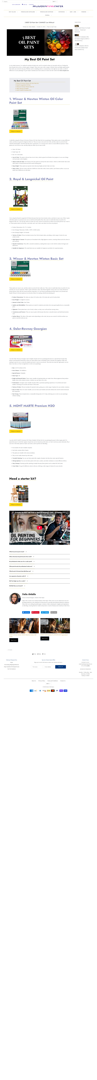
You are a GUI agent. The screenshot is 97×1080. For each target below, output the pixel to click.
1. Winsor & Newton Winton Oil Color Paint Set (27, 83)
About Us (34, 680)
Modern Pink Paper (50, 686)
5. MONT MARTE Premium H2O (23, 90)
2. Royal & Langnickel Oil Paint (23, 85)
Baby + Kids (73, 12)
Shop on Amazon (16, 131)
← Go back (9, 650)
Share (40, 654)
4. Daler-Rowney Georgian (22, 88)
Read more (14, 640)
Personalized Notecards (28, 12)
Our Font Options (12, 669)
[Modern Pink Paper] (48, 6)
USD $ (54, 1)
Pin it (45, 654)
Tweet (35, 654)
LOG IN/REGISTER (16, 4)
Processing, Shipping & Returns (11, 664)
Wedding (84, 12)
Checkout (31, 4)
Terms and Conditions (53, 680)
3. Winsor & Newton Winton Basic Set (24, 86)
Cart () (25, 4)
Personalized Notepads (47, 12)
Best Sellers (13, 12)
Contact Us (62, 680)
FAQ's (11, 662)
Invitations (62, 12)
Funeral (47, 15)
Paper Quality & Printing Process (11, 666)
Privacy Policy (41, 680)
